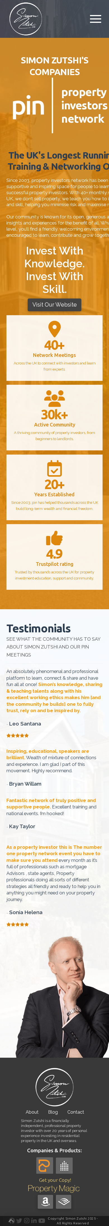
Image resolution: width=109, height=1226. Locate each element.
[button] (95, 18)
